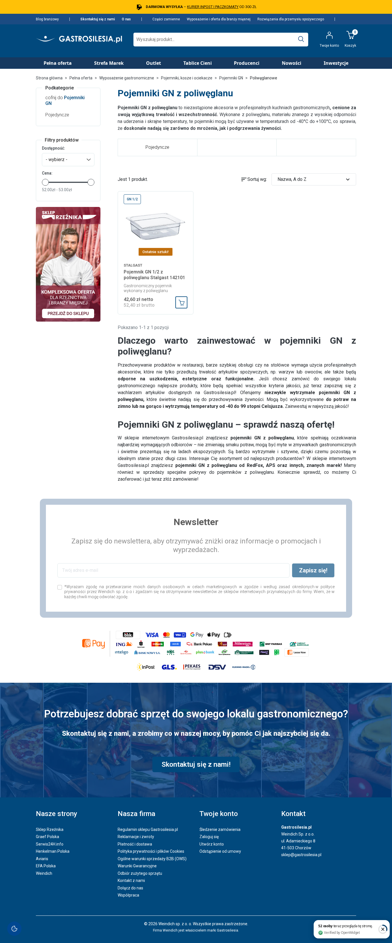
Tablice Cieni (197, 63)
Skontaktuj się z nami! (196, 764)
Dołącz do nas (130, 888)
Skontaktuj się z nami (97, 19)
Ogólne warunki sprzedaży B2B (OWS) (152, 858)
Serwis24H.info (49, 844)
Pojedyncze (57, 115)
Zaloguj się (209, 836)
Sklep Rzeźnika (49, 829)
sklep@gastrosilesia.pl (301, 854)
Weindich (44, 873)
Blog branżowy (47, 19)
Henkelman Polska (52, 851)
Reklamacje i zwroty (136, 836)
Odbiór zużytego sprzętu (140, 873)
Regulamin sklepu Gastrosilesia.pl (148, 829)
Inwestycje (336, 63)
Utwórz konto (211, 844)
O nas (126, 19)
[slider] (45, 182)
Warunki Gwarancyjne (137, 866)
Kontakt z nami (131, 880)
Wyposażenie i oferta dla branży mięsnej (219, 19)
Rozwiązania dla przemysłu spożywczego (290, 19)
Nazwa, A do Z (314, 179)
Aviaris (42, 858)
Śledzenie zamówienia (219, 829)
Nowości (291, 63)
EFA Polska (46, 866)
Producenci (246, 63)
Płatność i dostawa (135, 844)
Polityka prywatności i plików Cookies (151, 851)
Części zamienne (166, 19)
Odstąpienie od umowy (220, 851)
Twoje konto (218, 814)
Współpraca (128, 895)
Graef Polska (47, 836)
